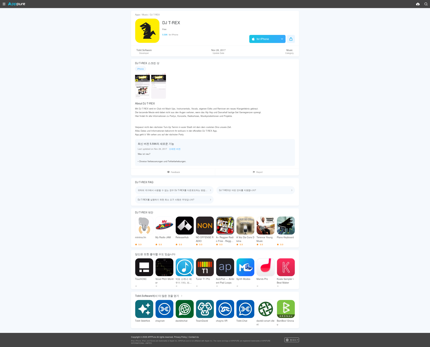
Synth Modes (243, 279)
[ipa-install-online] (418, 4)
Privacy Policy (180, 336)
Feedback (175, 172)
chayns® (160, 320)
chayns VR (221, 320)
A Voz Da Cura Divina (245, 239)
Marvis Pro (262, 279)
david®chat (181, 320)
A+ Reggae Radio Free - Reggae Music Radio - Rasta (225, 239)
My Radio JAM (163, 237)
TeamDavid (202, 320)
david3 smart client (265, 322)
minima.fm (140, 237)
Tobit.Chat (241, 320)
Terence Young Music (264, 239)
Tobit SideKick (142, 320)
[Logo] (16, 4)
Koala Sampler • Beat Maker (285, 280)
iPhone (140, 68)
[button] (4, 4)
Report (259, 172)
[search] (426, 4)
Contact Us (194, 336)
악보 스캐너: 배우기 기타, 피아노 (184, 280)
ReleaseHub (182, 237)
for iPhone (263, 39)
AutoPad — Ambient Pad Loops (225, 280)
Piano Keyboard (285, 237)
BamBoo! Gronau (285, 322)
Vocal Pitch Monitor (164, 280)
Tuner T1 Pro (203, 279)
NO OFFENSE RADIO (204, 239)
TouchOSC (141, 279)
